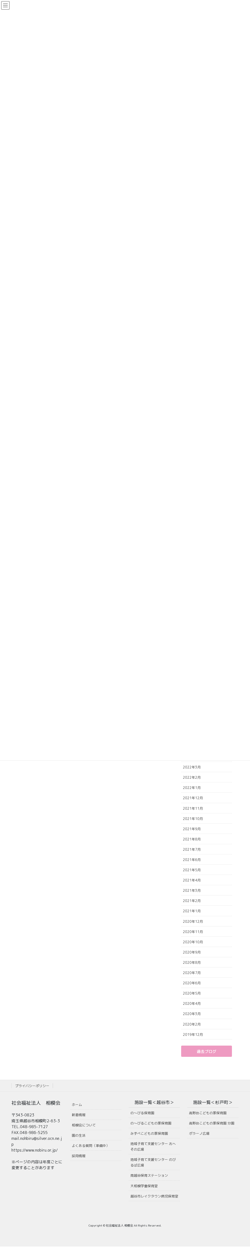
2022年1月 (192, 787)
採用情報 (78, 1156)
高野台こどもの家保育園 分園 (211, 1123)
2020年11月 (193, 931)
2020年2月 (192, 1024)
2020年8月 (192, 962)
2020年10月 (193, 942)
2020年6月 (192, 983)
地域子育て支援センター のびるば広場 (153, 1162)
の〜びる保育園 (142, 1113)
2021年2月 (192, 900)
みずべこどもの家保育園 (149, 1133)
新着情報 (78, 1115)
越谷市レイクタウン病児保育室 (154, 1196)
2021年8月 (192, 839)
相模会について (84, 1125)
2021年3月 (192, 890)
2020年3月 (192, 1013)
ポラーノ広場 (199, 1133)
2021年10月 (193, 818)
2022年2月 (192, 777)
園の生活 (78, 1135)
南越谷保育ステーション (149, 1175)
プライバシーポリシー (32, 1085)
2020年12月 (193, 921)
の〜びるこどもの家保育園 (150, 1123)
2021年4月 (192, 880)
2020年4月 (192, 1003)
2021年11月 (193, 808)
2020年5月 (192, 993)
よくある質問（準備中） (90, 1145)
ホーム (77, 1104)
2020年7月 (192, 972)
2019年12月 (193, 1034)
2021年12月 (193, 798)
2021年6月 (192, 859)
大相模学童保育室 (144, 1186)
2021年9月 (192, 829)
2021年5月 (192, 870)
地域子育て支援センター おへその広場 (153, 1146)
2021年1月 (192, 911)
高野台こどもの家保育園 (208, 1113)
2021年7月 (192, 849)
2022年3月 (192, 767)
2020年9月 (192, 952)
